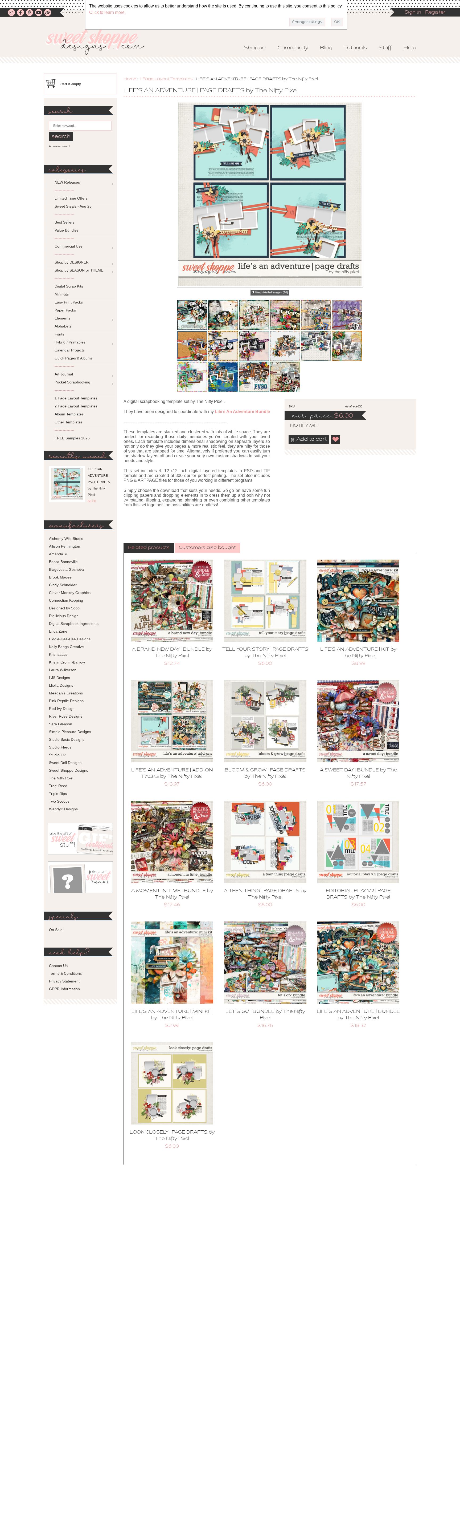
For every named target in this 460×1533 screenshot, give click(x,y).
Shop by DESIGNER (72, 262)
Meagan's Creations (66, 693)
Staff (385, 48)
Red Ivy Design (62, 708)
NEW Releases (67, 182)
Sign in (413, 12)
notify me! (300, 426)
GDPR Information (64, 989)
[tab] (149, 548)
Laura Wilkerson (62, 670)
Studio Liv (57, 755)
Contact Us (58, 966)
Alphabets (63, 326)
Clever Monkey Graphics (70, 592)
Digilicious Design (64, 616)
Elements (62, 318)
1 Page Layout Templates (166, 79)
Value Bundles (67, 230)
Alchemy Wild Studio (66, 538)
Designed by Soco (64, 608)
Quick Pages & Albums (74, 358)
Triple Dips (58, 793)
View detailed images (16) (271, 292)
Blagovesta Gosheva (66, 569)
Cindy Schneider (63, 585)
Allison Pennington (64, 546)
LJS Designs (59, 678)
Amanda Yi (58, 554)
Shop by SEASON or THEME (79, 270)
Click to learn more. (107, 12)
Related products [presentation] (149, 548)
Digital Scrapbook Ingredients (73, 623)
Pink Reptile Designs (66, 701)
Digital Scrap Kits (69, 286)
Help (410, 48)
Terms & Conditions (65, 973)
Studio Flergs (60, 747)
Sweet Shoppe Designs (68, 770)
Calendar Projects (70, 350)
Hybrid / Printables (70, 342)
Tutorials (355, 48)
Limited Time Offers (71, 198)
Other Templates (69, 422)
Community (292, 48)
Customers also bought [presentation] (207, 548)
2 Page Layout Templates (76, 406)
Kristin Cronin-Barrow (67, 662)
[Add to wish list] (335, 439)
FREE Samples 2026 (72, 438)
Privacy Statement (64, 981)
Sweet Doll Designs (65, 763)
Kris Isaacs (58, 654)
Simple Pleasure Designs (70, 732)
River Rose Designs (65, 716)
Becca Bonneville (63, 562)
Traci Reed (58, 786)
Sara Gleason (60, 724)
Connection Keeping (66, 600)
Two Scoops (59, 801)
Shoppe (255, 48)
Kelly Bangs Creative (66, 647)
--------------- (65, 190)
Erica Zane (58, 631)
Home (130, 79)
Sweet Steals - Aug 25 (73, 206)
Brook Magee (60, 577)
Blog (326, 48)
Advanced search (60, 146)
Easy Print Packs (69, 302)
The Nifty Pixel (61, 778)
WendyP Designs (63, 809)
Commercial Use (69, 246)
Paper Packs (65, 310)
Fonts (59, 334)
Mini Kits (62, 294)
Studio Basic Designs (66, 739)
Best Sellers (65, 222)
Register (435, 12)
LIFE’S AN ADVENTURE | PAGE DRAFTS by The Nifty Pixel (99, 482)
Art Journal (64, 374)
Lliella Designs (61, 685)
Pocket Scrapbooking (72, 382)
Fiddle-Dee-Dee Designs (70, 639)
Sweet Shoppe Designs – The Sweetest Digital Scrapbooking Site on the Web (99, 42)
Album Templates (69, 414)
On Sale (56, 930)
